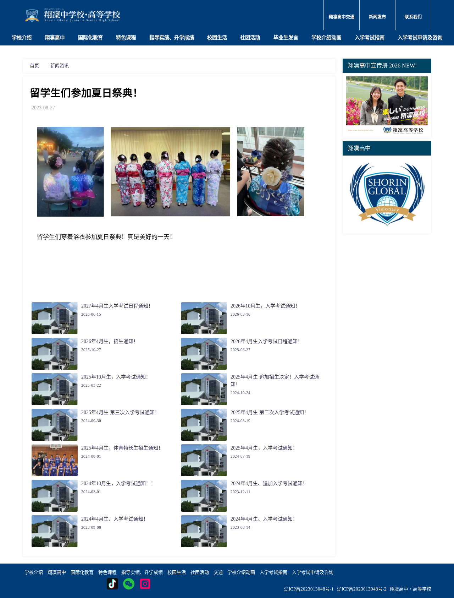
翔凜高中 (57, 572)
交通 (218, 572)
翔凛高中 (55, 37)
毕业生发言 (285, 37)
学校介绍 (22, 37)
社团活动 (250, 37)
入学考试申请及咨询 (420, 37)
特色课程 (126, 37)
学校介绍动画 (326, 37)
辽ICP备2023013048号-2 (362, 589)
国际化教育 (90, 37)
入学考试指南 (369, 37)
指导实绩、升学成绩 (171, 37)
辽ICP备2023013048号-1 (309, 589)
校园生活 (217, 37)
